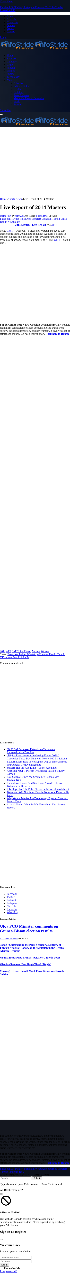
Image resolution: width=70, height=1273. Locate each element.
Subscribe (5, 110)
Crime (10, 64)
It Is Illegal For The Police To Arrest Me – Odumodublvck (38, 789)
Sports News (6, 216)
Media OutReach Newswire (29, 98)
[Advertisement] (35, 162)
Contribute (12, 22)
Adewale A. (20, 216)
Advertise (12, 19)
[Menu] (1, 114)
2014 (2, 651)
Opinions (18, 92)
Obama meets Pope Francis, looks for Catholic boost (30, 957)
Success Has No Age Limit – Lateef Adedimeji (32, 767)
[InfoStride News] (34, 49)
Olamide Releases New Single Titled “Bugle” (25, 964)
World (17, 101)
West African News (9, 938)
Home (10, 55)
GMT (10, 230)
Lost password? (8, 1271)
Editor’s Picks (21, 86)
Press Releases (21, 95)
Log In (4, 1264)
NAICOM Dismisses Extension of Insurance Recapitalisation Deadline (31, 751)
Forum (10, 28)
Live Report (24, 651)
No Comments (41, 216)
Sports (10, 73)
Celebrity (12, 61)
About (10, 16)
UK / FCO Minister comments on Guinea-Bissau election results (29, 928)
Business (11, 58)
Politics (11, 70)
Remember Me (12, 1268)
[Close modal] (1, 1194)
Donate (11, 25)
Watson (45, 651)
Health (17, 89)
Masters (36, 651)
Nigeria (11, 67)
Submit (36, 1178)
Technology (13, 76)
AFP (53, 224)
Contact (11, 31)
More (10, 79)
